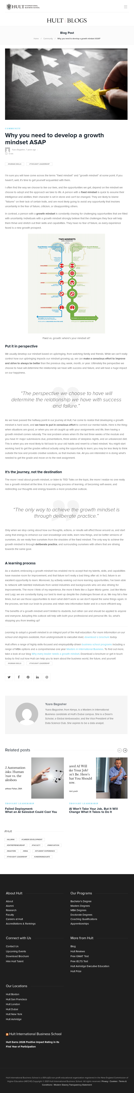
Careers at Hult (14, 919)
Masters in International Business (84, 649)
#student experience (45, 851)
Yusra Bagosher (18, 150)
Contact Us (12, 946)
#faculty (36, 845)
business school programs (97, 644)
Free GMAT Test (79, 956)
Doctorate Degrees (81, 915)
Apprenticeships (79, 923)
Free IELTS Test (79, 961)
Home (36, 39)
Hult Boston (12, 994)
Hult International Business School (35, 1034)
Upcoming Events (16, 951)
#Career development (31, 839)
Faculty (10, 915)
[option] (34, 786)
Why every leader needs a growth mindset (55, 654)
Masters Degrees (80, 906)
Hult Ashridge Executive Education (89, 966)
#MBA (25, 851)
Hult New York (14, 1014)
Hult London (13, 1004)
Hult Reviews (77, 951)
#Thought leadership (39, 164)
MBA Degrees (78, 910)
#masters (11, 851)
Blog (73, 946)
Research (11, 910)
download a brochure (96, 637)
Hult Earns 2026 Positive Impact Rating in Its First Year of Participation (32, 1044)
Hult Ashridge (13, 1019)
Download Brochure (17, 956)
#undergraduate (42, 857)
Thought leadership (19, 803)
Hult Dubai (12, 1009)
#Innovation (53, 845)
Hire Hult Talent (14, 961)
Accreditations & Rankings (21, 923)
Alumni (10, 906)
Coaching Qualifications (83, 919)
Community (48, 39)
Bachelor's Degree (80, 901)
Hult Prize (75, 971)
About (9, 901)
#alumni (10, 839)
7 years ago (31, 150)
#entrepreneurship (16, 845)
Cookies (113, 1081)
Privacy (105, 1081)
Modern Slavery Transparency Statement (73, 1085)
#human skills (14, 164)
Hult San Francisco (16, 999)
